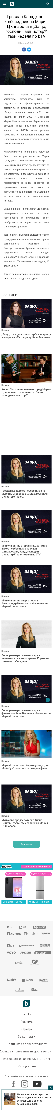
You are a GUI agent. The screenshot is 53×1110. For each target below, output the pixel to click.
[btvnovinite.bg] (25, 945)
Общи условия (26, 1066)
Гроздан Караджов (28, 278)
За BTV (26, 1014)
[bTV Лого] (26, 1003)
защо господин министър (26, 274)
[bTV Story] (28, 933)
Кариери (26, 1029)
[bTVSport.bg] (40, 953)
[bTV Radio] (26, 980)
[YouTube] (37, 1082)
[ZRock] (34, 989)
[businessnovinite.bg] (43, 945)
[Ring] (43, 934)
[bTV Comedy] (22, 927)
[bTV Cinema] (39, 927)
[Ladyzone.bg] (23, 953)
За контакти (26, 1036)
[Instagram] (25, 1082)
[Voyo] (9, 952)
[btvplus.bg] (9, 945)
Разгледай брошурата (36, 867)
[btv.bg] (9, 927)
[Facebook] (14, 1082)
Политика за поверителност (26, 1044)
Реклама (26, 1022)
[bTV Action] (11, 933)
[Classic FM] (19, 990)
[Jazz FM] (42, 980)
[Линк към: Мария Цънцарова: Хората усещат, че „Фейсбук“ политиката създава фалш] (26, 756)
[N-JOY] (10, 980)
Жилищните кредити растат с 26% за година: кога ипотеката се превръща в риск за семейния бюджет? (34, 1099)
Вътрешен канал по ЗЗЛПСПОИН (26, 1059)
